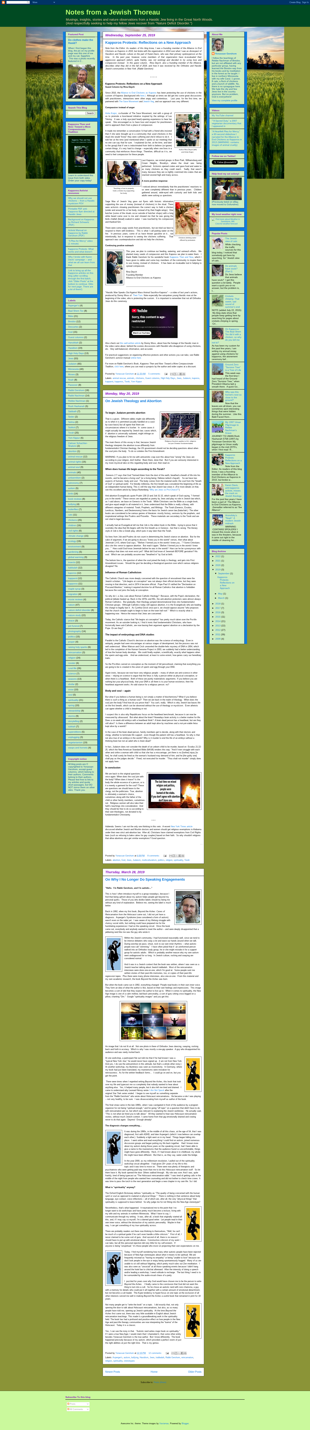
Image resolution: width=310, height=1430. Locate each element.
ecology (72, 541)
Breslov (72, 321)
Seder (71, 416)
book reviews (75, 499)
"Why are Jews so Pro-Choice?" (164, 490)
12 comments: (156, 1353)
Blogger (185, 1423)
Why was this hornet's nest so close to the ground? (233, 396)
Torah (127, 381)
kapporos (119, 381)
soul (70, 694)
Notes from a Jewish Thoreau (113, 12)
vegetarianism (75, 742)
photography (74, 631)
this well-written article (130, 343)
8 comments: (153, 855)
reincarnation (187, 1357)
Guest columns (152, 378)
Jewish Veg (148, 101)
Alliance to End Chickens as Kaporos (138, 93)
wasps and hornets (78, 747)
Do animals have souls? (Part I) (231, 269)
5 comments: (154, 374)
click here (119, 366)
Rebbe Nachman (76, 401)
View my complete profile (224, 100)
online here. (136, 358)
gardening (73, 551)
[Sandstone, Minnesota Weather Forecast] (226, 221)
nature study (74, 615)
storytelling (73, 721)
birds (70, 493)
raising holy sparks (77, 647)
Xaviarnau (164, 1423)
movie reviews (75, 599)
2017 (218, 608)
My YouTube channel (222, 115)
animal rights (74, 461)
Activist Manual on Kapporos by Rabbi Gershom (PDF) (78, 233)
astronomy (73, 483)
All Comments (76, 1409)
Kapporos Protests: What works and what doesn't (81, 250)
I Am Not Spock (156, 1090)
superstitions (74, 731)
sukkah (71, 726)
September (224, 573)
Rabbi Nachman (76, 395)
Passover (73, 385)
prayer (71, 641)
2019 (218, 569)
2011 (218, 634)
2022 (218, 556)
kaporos (195, 378)
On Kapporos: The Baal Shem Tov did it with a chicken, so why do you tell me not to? (226, 336)
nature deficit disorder (79, 610)
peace (71, 620)
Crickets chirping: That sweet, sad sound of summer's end (232, 301)
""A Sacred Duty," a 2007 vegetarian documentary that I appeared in (226, 123)
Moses (71, 374)
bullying (134, 1357)
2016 (218, 612)
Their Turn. (138, 295)
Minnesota (73, 369)
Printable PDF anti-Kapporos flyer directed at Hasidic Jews (81, 211)
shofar (71, 684)
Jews (179, 378)
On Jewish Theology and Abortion (133, 401)
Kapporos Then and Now (181, 257)
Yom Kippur (136, 381)
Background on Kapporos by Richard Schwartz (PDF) (81, 222)
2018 (218, 603)
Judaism (187, 378)
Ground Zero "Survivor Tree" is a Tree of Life (233, 367)
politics (161, 860)
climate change (76, 536)
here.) (143, 95)
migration (73, 594)
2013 (218, 625)
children (72, 525)
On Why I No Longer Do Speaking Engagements (145, 879)
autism (127, 1357)
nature (71, 604)
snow (70, 689)
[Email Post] (165, 374)
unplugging (73, 737)
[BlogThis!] (174, 374)
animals (130, 378)
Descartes (73, 326)
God (123, 860)
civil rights (73, 530)
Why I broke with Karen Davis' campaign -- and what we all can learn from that (81, 261)
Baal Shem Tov (75, 310)
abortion (116, 860)
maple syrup (74, 588)
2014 (218, 621)
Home (154, 1371)
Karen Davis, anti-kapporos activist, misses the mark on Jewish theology (233, 490)
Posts (72, 1404)
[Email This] (171, 374)
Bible (70, 316)
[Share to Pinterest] (184, 374)
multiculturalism (149, 860)
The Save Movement (129, 101)
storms (71, 716)
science (72, 673)
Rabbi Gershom (172, 1357)
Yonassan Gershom (226, 53)
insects (71, 562)
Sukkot (71, 427)
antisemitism (74, 477)
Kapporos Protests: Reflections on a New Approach (148, 43)
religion (169, 860)
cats (70, 514)
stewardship (74, 710)
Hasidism (144, 1357)
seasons (72, 679)
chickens (140, 378)
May (220, 593)
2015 (218, 616)
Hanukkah (73, 342)
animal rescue (119, 378)
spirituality (178, 860)
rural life (72, 668)
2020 (218, 565)
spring (71, 705)
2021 (218, 560)
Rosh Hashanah (76, 406)
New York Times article (181, 826)
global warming (76, 557)
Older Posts (195, 1371)
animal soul (74, 467)
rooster (71, 663)
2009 (218, 639)
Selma (71, 422)
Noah (71, 379)
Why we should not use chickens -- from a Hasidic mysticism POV (81, 201)
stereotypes (129, 1361)
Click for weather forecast (226, 224)
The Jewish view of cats (231, 239)
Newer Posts (112, 1371)
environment (74, 546)
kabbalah (160, 1357)
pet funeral (73, 626)
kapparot (109, 381)
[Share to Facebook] (180, 374)
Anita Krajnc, (111, 113)
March (221, 598)
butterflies (73, 509)
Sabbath (72, 411)
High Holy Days (168, 378)
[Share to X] (177, 374)
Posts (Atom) (160, 1382)
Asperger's (117, 1357)
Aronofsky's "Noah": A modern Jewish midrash (233, 519)
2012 (218, 630)
